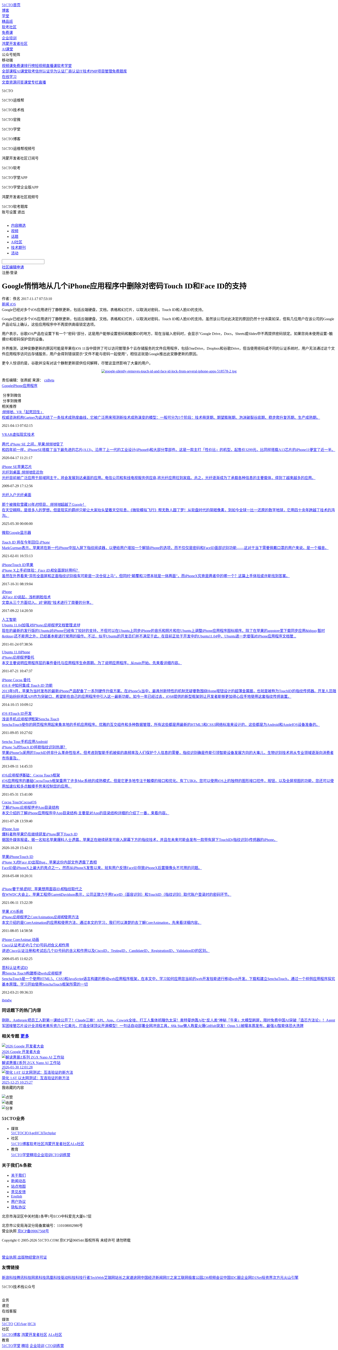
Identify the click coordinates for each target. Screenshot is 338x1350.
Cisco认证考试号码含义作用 (35, 945)
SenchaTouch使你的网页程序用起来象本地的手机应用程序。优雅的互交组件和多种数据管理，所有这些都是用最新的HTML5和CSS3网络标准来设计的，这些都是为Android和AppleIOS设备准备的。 (161, 725)
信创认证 (42, 71)
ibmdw (7, 1000)
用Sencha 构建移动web (32, 973)
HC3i (39, 1133)
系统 (19, 912)
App (16, 829)
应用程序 (30, 386)
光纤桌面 (24, 495)
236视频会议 (213, 1278)
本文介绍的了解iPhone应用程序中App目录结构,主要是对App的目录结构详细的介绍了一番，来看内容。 (85, 813)
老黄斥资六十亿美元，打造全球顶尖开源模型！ (81, 1026)
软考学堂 (64, 66)
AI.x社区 (77, 1144)
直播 (42, 82)
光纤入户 (9, 495)
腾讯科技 (24, 1278)
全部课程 (9, 71)
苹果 (21, 467)
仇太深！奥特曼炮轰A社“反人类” (192, 1020)
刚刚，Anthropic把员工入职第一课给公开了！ (38, 1020)
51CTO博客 (20, 1144)
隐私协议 (18, 1207)
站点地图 (18, 1186)
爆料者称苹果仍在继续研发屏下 (39, 834)
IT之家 (171, 1278)
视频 (14, 231)
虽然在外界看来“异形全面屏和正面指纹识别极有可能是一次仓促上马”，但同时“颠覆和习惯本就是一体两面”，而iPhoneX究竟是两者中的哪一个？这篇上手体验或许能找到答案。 (146, 576)
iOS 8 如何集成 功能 (27, 685)
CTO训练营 (61, 1155)
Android (41, 742)
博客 (5, 10)
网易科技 (38, 1278)
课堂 (27, 82)
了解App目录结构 (30, 807)
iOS (34, 802)
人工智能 (9, 620)
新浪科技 (9, 1278)
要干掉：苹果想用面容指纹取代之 (42, 889)
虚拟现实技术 (23, 434)
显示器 (25, 533)
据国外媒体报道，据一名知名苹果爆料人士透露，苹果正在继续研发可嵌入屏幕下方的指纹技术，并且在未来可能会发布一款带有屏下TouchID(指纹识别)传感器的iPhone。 (140, 840)
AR (9, 434)
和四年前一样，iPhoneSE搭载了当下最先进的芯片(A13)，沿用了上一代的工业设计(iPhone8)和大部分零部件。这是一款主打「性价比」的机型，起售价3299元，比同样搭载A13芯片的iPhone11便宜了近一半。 (168, 450)
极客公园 (195, 1278)
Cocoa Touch (11, 802)
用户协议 (18, 1202)
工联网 (182, 1278)
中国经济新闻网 (153, 1278)
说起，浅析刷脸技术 (26, 597)
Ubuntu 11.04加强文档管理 (41, 625)
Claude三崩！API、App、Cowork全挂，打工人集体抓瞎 (120, 1020)
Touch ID (19, 565)
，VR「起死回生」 (23, 412)
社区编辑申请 (13, 267)
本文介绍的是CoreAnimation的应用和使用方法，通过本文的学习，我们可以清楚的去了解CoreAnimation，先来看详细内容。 (101, 923)
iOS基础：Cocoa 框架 (31, 775)
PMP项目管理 (101, 71)
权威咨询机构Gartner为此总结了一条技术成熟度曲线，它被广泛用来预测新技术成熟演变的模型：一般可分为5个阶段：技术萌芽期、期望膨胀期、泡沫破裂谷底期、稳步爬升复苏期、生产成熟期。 (161, 417)
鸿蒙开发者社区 (15, 44)
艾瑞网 (109, 1278)
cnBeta (49, 380)
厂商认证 (72, 71)
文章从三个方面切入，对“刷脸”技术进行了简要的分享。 (47, 603)
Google (7, 386)
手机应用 (28, 742)
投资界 (267, 1278)
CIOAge (28, 1133)
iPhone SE (9, 467)
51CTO (16, 1133)
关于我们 (18, 1175)
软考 (31, 71)
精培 (33, 1155)
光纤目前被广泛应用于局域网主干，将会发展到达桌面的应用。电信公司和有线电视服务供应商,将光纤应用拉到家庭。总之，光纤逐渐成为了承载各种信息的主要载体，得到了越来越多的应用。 (158, 478)
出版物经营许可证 (32, 1257)
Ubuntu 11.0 (11, 652)
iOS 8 (6, 714)
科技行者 (82, 1278)
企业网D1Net (251, 1278)
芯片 (28, 467)
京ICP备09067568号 (33, 1231)
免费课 (7, 33)
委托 (18, 657)
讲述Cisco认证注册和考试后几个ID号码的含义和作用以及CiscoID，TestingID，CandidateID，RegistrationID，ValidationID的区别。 (106, 951)
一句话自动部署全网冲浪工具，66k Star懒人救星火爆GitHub (168, 1026)
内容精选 (18, 225)
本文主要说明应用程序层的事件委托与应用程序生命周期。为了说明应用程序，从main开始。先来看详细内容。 (92, 663)
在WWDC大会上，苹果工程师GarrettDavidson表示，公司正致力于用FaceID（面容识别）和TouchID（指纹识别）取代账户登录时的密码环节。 (116, 894)
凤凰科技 (53, 1278)
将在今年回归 (26, 542)
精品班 (7, 21)
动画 (35, 940)
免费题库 (119, 71)
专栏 (35, 82)
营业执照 (9, 1257)
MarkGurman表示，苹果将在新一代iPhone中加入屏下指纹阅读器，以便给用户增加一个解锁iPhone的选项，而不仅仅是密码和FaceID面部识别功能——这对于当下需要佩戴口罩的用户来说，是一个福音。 (165, 548)
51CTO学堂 (20, 1155)
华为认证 (57, 71)
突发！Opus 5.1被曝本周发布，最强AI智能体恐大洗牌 (260, 1026)
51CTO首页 (11, 5)
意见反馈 (18, 1192)
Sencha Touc (11, 742)
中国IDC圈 (232, 1278)
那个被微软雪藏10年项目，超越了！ (44, 504)
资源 (13, 82)
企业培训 (9, 38)
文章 (5, 82)
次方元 (278, 1278)
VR (4, 434)
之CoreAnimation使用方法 (40, 917)
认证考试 (16, 968)
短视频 (40, 66)
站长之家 (122, 1278)
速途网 (135, 1278)
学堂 (5, 16)
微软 (5, 533)
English (16, 1196)
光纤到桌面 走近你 (22, 472)
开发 (28, 714)
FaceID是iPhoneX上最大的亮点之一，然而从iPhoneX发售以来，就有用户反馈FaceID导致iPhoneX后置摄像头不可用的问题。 (102, 868)
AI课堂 (7, 49)
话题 (14, 237)
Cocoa (18, 680)
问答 (20, 82)
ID (26, 968)
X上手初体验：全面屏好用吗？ (41, 570)
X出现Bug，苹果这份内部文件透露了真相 (49, 862)
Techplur (49, 1133)
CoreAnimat (22, 940)
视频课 (7, 66)
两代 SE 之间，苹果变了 (32, 444)
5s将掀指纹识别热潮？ (34, 747)
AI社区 (16, 242)
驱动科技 (68, 1278)
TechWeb (97, 1278)
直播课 (51, 66)
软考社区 (9, 27)
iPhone (18, 386)
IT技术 (84, 71)
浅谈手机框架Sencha (30, 719)
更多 (24, 1036)
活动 (14, 253)
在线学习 (9, 77)
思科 (5, 968)
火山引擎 (291, 1278)
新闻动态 (18, 1181)
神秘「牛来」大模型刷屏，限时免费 (248, 1020)
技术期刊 (18, 248)
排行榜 (29, 66)
